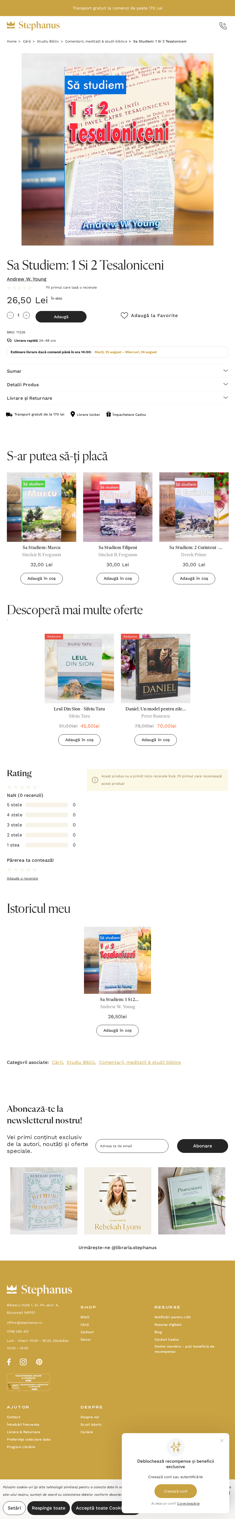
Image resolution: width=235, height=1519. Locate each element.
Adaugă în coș (42, 578)
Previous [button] (13, 508)
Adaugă (61, 316)
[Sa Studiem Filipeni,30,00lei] (117, 507)
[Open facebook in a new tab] (8, 1361)
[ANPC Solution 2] (28, 1386)
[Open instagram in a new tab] (23, 1361)
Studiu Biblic (80, 1062)
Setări (14, 1508)
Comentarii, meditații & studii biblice (140, 1062)
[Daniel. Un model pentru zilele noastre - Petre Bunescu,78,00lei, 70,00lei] (155, 668)
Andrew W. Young (27, 279)
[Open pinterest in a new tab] (39, 1361)
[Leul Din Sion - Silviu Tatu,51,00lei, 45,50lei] (79, 668)
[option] (79, 692)
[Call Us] (223, 26)
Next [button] (221, 508)
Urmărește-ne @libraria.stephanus (117, 1247)
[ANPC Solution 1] (29, 1378)
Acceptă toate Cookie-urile (106, 1508)
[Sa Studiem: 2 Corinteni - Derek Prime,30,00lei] (194, 507)
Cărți (57, 1062)
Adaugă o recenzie (22, 878)
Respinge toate (48, 1508)
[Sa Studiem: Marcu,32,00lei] (41, 507)
